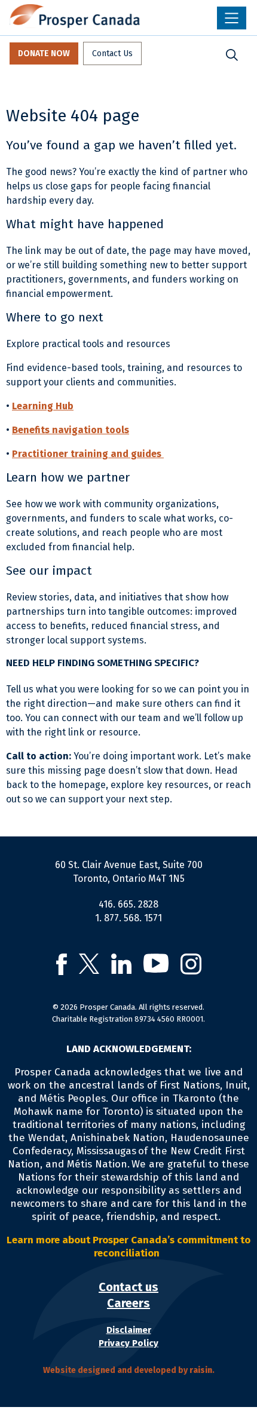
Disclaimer (128, 1330)
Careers (128, 1303)
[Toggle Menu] (232, 18)
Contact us (128, 1287)
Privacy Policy (128, 1343)
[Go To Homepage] (75, 16)
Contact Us (112, 53)
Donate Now (44, 53)
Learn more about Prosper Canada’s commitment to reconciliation (128, 1246)
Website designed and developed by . (129, 1370)
